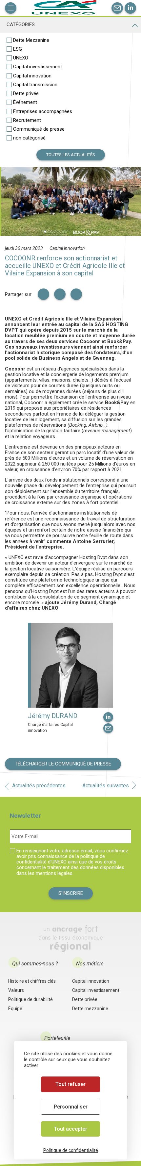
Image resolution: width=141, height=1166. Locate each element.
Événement (25, 102)
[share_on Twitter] (60, 294)
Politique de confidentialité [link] (70, 1150)
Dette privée (26, 93)
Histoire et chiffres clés (32, 981)
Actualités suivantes (105, 785)
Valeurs (16, 990)
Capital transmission (35, 85)
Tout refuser (70, 1084)
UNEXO (20, 58)
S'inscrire (70, 893)
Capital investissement (37, 67)
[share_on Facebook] (76, 294)
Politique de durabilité (30, 999)
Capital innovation (32, 76)
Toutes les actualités (70, 154)
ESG (17, 49)
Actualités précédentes (39, 785)
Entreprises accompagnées (42, 111)
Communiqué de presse (39, 129)
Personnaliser (71, 1107)
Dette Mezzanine (31, 40)
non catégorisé (29, 138)
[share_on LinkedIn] (43, 294)
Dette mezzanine (90, 1008)
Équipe (15, 1008)
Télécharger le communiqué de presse (63, 764)
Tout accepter (70, 1129)
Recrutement (27, 120)
